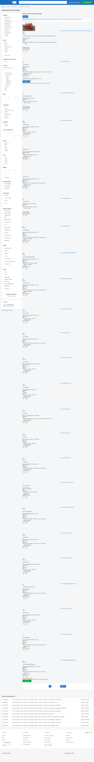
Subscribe (26, 81)
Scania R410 (5, 711)
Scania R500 (5, 702)
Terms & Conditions (27, 735)
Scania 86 (25, 413)
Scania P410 (26, 361)
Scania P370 (26, 149)
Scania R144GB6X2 (27, 96)
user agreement (47, 83)
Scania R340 (26, 336)
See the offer (27, 681)
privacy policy (39, 83)
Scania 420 (25, 461)
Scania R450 (5, 699)
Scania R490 (26, 230)
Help (3, 737)
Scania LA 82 (26, 313)
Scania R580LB (26, 637)
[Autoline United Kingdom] (6, 2)
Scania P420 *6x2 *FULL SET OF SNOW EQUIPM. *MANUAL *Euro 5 (39, 36)
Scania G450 (5, 719)
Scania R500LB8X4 (27, 511)
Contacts (3, 739)
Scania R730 (26, 201)
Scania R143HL (26, 485)
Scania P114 (26, 537)
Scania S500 (5, 713)
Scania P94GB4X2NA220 (29, 256)
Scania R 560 (26, 282)
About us (3, 735)
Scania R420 (5, 705)
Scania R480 (26, 124)
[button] (24, 51)
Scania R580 (26, 562)
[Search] (20, 2)
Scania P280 (5, 725)
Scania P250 (26, 64)
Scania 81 (25, 437)
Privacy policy (26, 737)
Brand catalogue (26, 744)
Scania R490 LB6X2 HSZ (29, 586)
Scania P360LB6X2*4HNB (29, 664)
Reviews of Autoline (27, 742)
